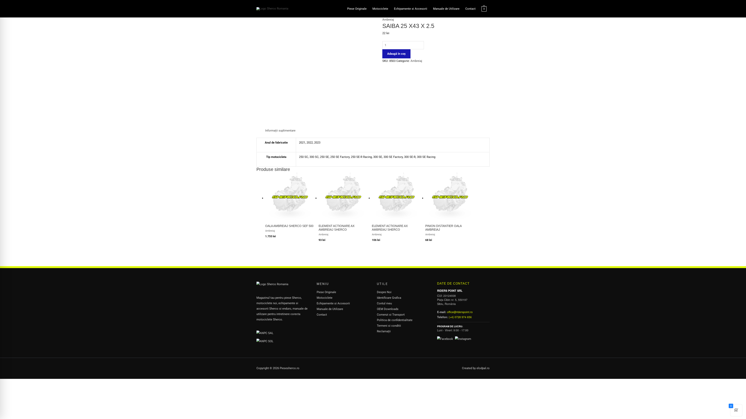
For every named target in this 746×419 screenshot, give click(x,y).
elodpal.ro (483, 368)
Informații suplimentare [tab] (280, 130)
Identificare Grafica (389, 298)
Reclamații (384, 331)
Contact (470, 8)
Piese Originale (357, 8)
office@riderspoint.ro (460, 312)
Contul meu (384, 303)
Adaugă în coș (396, 53)
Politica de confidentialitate (394, 320)
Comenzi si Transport (391, 314)
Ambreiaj (388, 19)
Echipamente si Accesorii (410, 8)
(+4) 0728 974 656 (460, 317)
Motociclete (380, 8)
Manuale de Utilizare (446, 8)
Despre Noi (384, 292)
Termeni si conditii (389, 325)
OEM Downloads (387, 309)
